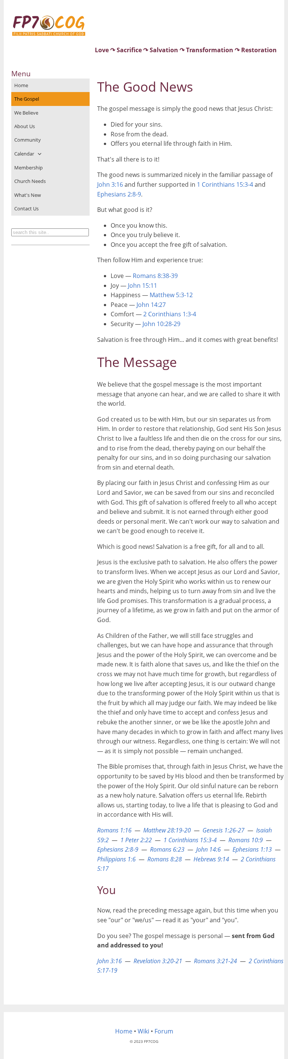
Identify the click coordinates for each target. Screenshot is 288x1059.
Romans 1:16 (114, 830)
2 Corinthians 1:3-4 (169, 314)
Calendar (24, 153)
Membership (28, 167)
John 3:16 (110, 184)
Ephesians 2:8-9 (119, 194)
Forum (163, 1031)
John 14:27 (151, 305)
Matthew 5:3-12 (171, 295)
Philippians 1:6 (116, 859)
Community (27, 139)
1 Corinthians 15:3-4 (225, 184)
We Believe (26, 112)
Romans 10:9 (245, 840)
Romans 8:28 (164, 859)
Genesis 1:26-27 (223, 830)
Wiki (143, 1031)
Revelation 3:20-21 (158, 961)
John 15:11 (142, 285)
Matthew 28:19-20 (167, 830)
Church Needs (30, 181)
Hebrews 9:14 (211, 859)
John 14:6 (208, 849)
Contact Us (26, 208)
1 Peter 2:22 (136, 840)
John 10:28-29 (161, 324)
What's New (27, 195)
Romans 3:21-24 (215, 961)
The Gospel (26, 98)
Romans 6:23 (167, 849)
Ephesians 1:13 (252, 849)
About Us (24, 126)
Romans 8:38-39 (155, 276)
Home (21, 85)
